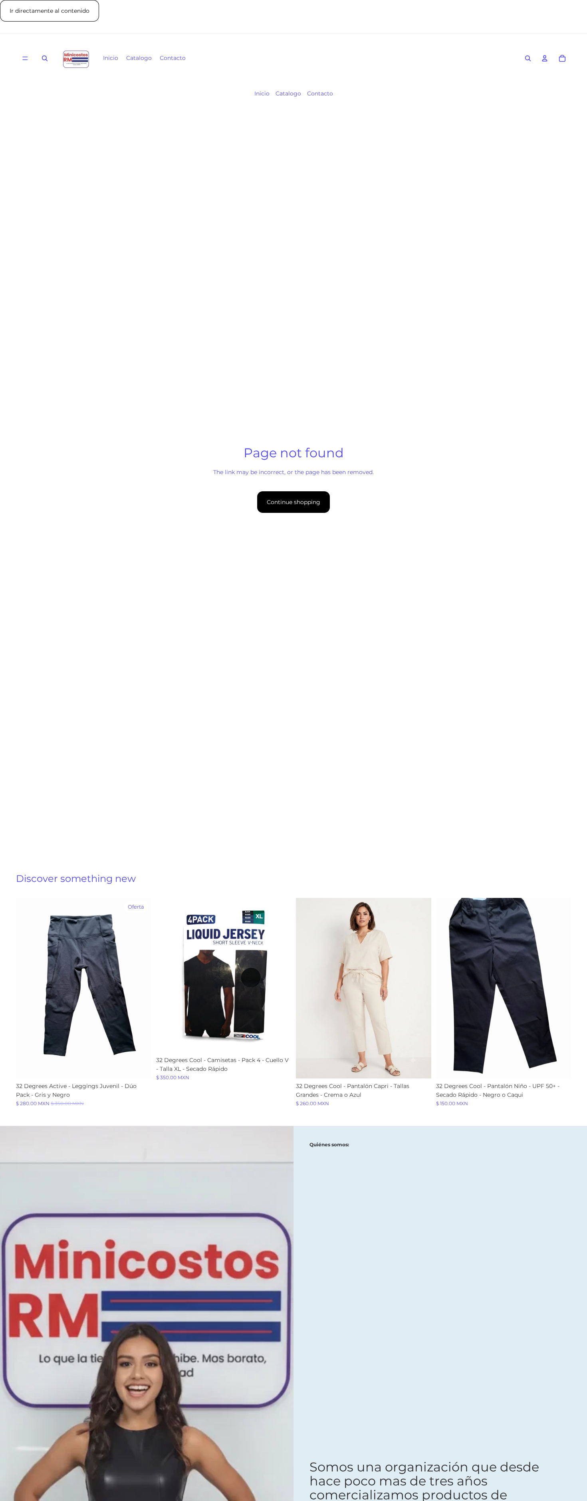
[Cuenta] (544, 59)
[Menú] (25, 59)
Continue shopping (293, 502)
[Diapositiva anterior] (28, 988)
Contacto (320, 93)
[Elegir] (139, 1066)
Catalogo (288, 93)
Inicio (262, 93)
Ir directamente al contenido (49, 10)
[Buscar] (45, 59)
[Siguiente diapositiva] (139, 988)
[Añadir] (279, 1040)
